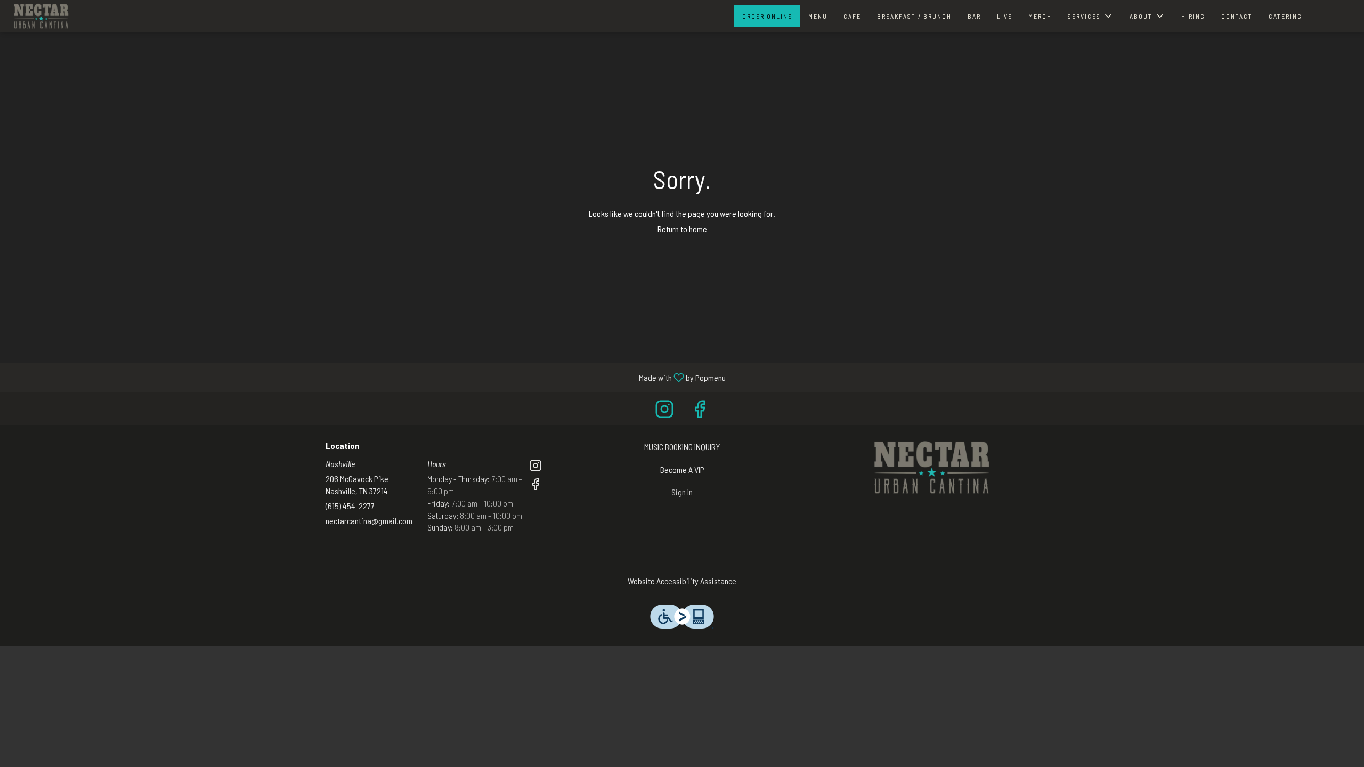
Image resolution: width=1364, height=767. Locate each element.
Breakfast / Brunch (914, 16)
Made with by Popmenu (367, 377)
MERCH (1040, 16)
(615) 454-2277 (350, 506)
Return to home (682, 229)
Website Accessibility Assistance (682, 581)
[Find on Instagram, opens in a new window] (664, 411)
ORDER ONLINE (767, 16)
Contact (1237, 16)
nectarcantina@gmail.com (369, 521)
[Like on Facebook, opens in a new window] (699, 411)
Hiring (1193, 16)
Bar (974, 16)
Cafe (852, 16)
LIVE (1004, 16)
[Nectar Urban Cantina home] (40, 16)
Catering (1285, 16)
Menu (817, 16)
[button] (1091, 16)
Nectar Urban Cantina (930, 467)
